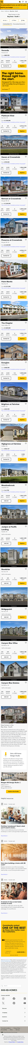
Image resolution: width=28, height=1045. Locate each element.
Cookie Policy (20, 1042)
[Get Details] (14, 6)
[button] (5, 20)
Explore (22, 66)
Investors (4, 1016)
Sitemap (18, 1029)
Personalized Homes (19, 24)
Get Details (5, 89)
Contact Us (6, 66)
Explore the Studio (13, 791)
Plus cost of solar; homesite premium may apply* (13, 57)
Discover (4, 1008)
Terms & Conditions (6, 1028)
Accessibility (4, 1029)
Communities (7, 24)
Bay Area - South (14, 11)
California (7, 11)
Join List (6, 500)
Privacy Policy (12, 1042)
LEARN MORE (22, 951)
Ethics (11, 1029)
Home (2, 11)
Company (4, 1012)
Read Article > (4, 835)
